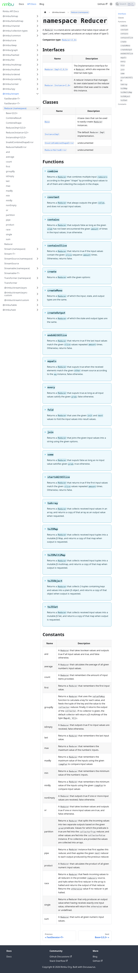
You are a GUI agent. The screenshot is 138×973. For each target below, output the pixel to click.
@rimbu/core (9, 40)
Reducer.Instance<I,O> (17, 132)
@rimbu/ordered (11, 74)
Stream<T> (9, 253)
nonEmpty (11, 205)
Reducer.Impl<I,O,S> (16, 127)
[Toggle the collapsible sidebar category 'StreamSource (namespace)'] (37, 258)
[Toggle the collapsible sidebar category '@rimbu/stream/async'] (37, 288)
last (8, 181)
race (8, 229)
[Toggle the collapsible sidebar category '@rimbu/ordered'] (37, 74)
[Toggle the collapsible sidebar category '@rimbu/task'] (37, 310)
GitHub (101, 4)
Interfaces (122, 14)
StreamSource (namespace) (18, 258)
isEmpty (10, 176)
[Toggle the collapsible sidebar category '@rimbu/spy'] (37, 89)
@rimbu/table (10, 304)
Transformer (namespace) (17, 278)
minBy (9, 200)
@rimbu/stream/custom (16, 300)
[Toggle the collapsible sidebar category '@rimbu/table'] (37, 305)
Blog (41, 4)
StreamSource (11, 263)
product (10, 224)
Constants (122, 104)
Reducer (8, 244)
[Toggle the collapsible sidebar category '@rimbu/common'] (37, 35)
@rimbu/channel (11, 25)
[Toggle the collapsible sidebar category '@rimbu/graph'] (37, 50)
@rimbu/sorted (10, 84)
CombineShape (13, 122)
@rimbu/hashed (11, 54)
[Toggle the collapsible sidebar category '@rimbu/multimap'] (37, 65)
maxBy (9, 190)
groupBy (10, 171)
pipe (8, 219)
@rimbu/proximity (12, 79)
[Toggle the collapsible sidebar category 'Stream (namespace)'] (37, 249)
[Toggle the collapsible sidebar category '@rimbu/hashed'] (37, 55)
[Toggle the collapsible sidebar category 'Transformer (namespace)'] (37, 278)
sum (8, 239)
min (8, 195)
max (8, 185)
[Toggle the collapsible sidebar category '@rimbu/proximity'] (37, 79)
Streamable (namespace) (17, 268)
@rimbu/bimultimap (13, 21)
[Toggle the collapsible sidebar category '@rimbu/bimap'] (37, 16)
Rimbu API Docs (11, 11)
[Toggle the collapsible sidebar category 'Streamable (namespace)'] (37, 268)
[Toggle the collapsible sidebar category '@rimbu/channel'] (37, 26)
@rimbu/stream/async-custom (16, 294)
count (9, 161)
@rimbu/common (12, 35)
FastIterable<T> (12, 98)
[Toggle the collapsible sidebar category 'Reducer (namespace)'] (37, 108)
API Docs (31, 4)
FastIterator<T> (12, 103)
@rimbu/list (9, 59)
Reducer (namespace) (15, 108)
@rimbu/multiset (11, 69)
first (8, 166)
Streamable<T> (12, 273)
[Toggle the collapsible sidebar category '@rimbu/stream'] (37, 94)
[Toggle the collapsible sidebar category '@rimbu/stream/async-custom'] (37, 293)
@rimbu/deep (10, 45)
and (8, 151)
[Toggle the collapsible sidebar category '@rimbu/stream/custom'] (37, 300)
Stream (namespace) (14, 248)
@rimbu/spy (9, 88)
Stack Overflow (57, 960)
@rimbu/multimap (12, 64)
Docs (21, 4)
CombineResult (13, 118)
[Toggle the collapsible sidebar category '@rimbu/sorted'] (37, 84)
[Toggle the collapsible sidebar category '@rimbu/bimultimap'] (37, 21)
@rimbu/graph (10, 50)
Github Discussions (59, 956)
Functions (122, 21)
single (9, 234)
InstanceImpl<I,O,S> (16, 137)
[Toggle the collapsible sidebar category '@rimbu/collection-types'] (37, 31)
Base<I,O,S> (12, 113)
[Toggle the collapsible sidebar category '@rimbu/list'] (37, 60)
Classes (121, 17)
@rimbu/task (9, 309)
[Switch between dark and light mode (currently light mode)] (111, 4)
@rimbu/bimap (10, 16)
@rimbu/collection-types (15, 30)
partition (10, 215)
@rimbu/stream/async (15, 287)
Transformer (10, 282)
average (10, 156)
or (7, 210)
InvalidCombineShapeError (20, 142)
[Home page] (45, 12)
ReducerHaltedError (16, 147)
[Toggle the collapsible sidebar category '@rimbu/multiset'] (37, 69)
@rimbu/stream (11, 93)
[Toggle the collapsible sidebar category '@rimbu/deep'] (37, 45)
